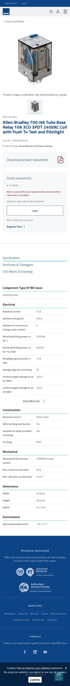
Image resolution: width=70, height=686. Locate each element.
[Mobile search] (51, 11)
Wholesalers (9, 613)
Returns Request (58, 613)
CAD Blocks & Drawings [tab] (18, 271)
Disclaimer (52, 619)
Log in (35, 210)
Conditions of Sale (21, 619)
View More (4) (31, 401)
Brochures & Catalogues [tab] (18, 264)
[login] (57, 11)
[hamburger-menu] (63, 11)
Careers (44, 613)
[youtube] (45, 652)
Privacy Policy (38, 619)
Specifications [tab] (11, 258)
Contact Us (23, 613)
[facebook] (25, 652)
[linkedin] (35, 652)
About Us (34, 613)
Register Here (14, 226)
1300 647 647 (10, 3)
